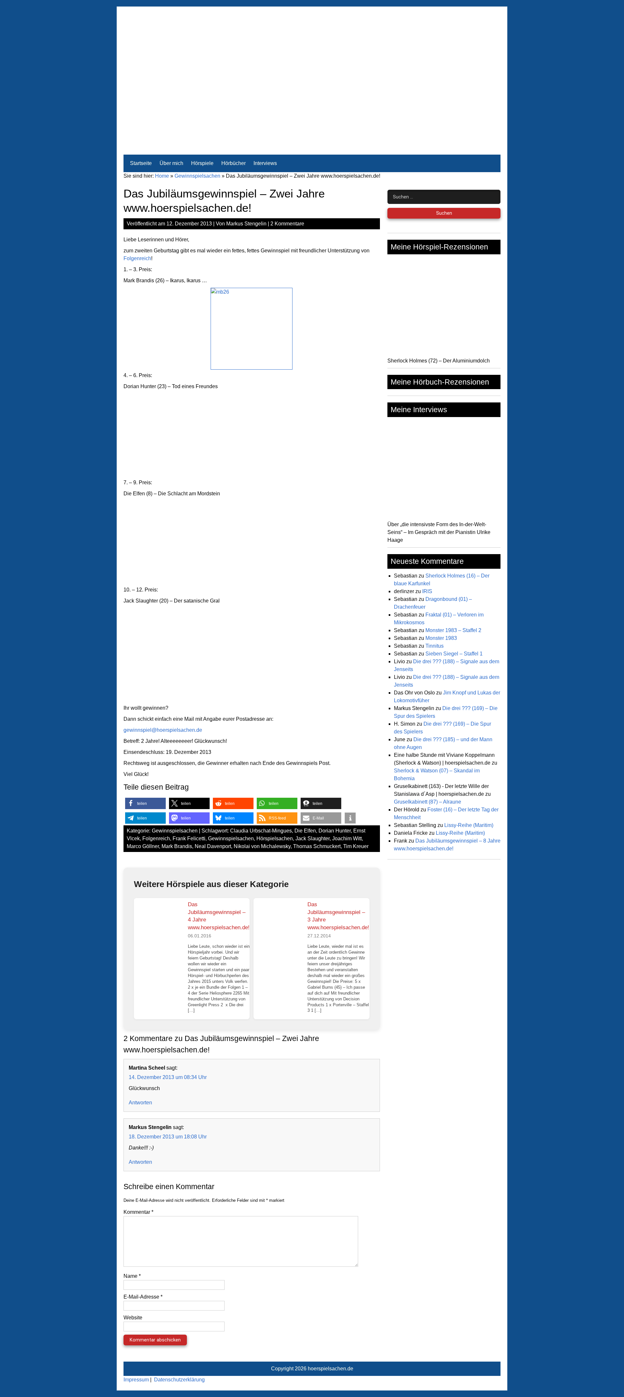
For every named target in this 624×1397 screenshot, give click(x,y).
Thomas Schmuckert (317, 846)
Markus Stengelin (246, 223)
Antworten (140, 1102)
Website (133, 1317)
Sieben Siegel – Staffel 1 (454, 653)
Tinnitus (434, 646)
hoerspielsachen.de (330, 1368)
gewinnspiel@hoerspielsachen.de (163, 730)
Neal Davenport (213, 846)
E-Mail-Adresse (143, 1297)
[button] (145, 803)
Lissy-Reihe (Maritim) (468, 825)
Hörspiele (202, 163)
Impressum (136, 1379)
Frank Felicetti (189, 838)
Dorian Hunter (334, 830)
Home (162, 176)
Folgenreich (137, 258)
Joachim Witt (347, 838)
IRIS (427, 591)
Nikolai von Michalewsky (262, 846)
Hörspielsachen (274, 838)
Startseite (141, 163)
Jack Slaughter (312, 838)
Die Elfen (305, 830)
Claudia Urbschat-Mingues (261, 830)
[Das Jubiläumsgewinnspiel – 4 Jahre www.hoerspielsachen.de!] (158, 922)
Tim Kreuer (356, 846)
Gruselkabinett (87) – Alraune (427, 802)
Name (132, 1276)
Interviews (265, 163)
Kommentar (138, 1212)
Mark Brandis (177, 846)
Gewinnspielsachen (197, 176)
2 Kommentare (287, 223)
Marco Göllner (143, 846)
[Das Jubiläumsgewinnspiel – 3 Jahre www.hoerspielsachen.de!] (278, 922)
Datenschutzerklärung (179, 1379)
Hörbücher (233, 163)
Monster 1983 (441, 638)
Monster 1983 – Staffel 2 (453, 630)
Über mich (171, 163)
